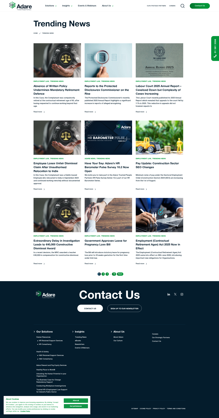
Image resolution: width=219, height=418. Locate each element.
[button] (51, 6)
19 (114, 274)
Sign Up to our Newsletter (124, 308)
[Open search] (183, 6)
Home (36, 33)
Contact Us (200, 6)
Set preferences (76, 406)
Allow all (76, 400)
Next (120, 274)
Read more (38, 112)
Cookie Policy (25, 411)
